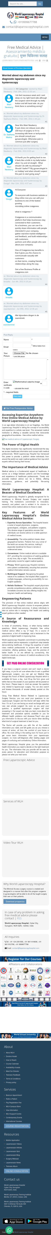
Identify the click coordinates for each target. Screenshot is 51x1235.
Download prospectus (15, 901)
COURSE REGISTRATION (17, 1126)
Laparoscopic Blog (13, 1155)
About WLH (10, 1052)
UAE (36, 60)
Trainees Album (12, 1166)
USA (44, 60)
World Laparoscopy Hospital (23, 1232)
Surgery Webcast (12, 1158)
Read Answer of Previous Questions (17, 68)
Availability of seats (13, 1067)
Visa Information (12, 1110)
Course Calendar (12, 1063)
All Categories (22, 89)
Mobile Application (13, 1140)
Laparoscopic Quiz (13, 1151)
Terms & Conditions (13, 1078)
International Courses (14, 1121)
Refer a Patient (11, 1099)
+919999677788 (27, 22)
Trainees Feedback (13, 1075)
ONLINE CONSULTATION (17, 1171)
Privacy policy (11, 1082)
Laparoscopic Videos (14, 1144)
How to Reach (11, 1060)
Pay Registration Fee (13, 1102)
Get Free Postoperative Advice (19, 408)
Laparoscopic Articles (14, 1147)
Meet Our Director (12, 1071)
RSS (19, 918)
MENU (45, 38)
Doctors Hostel (11, 1056)
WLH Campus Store (13, 1106)
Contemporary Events (14, 1117)
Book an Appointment (14, 1095)
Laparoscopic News (13, 1162)
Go (39, 3)
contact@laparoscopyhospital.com (27, 27)
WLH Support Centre (13, 1114)
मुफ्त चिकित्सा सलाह (33, 55)
